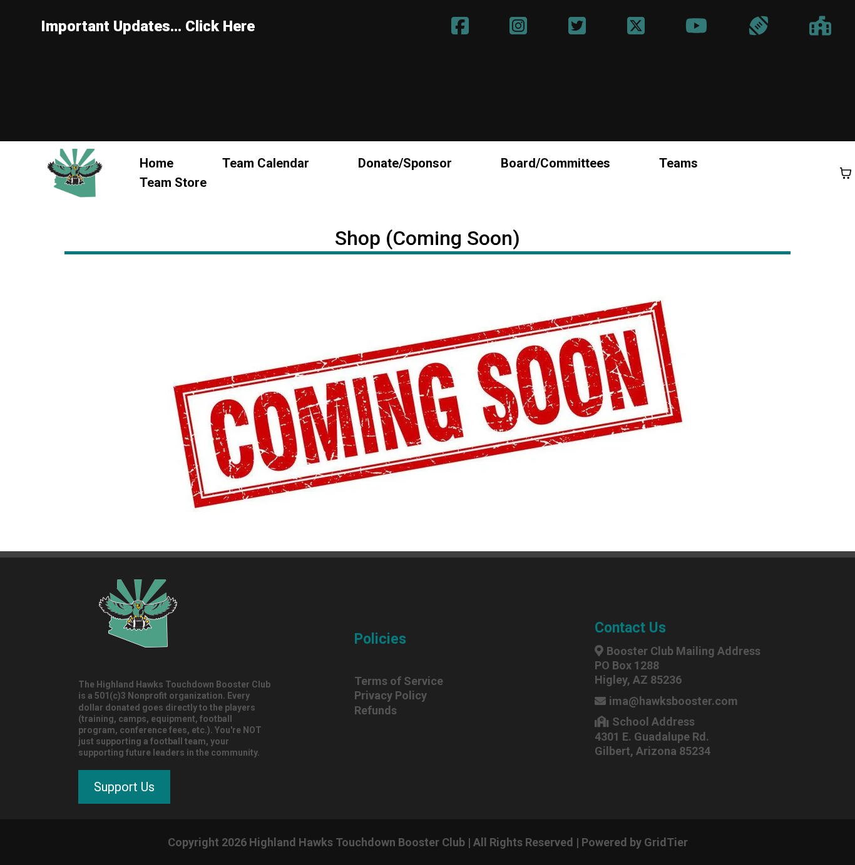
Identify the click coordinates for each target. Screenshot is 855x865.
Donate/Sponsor (405, 163)
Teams (678, 163)
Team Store (173, 182)
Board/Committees (555, 163)
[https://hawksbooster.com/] (75, 173)
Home (156, 163)
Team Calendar (265, 163)
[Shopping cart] (845, 173)
